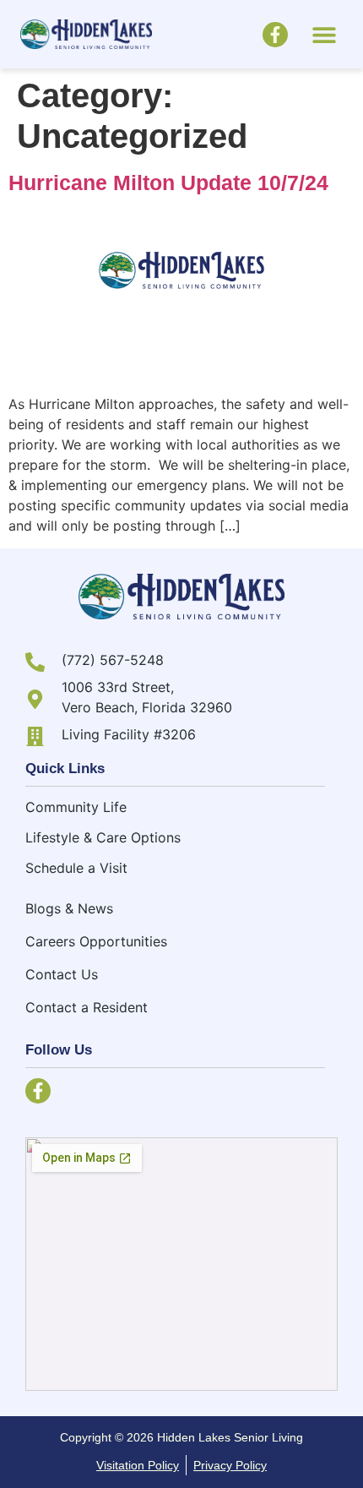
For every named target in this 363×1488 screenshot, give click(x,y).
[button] (324, 34)
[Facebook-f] (275, 34)
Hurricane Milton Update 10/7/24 (168, 182)
